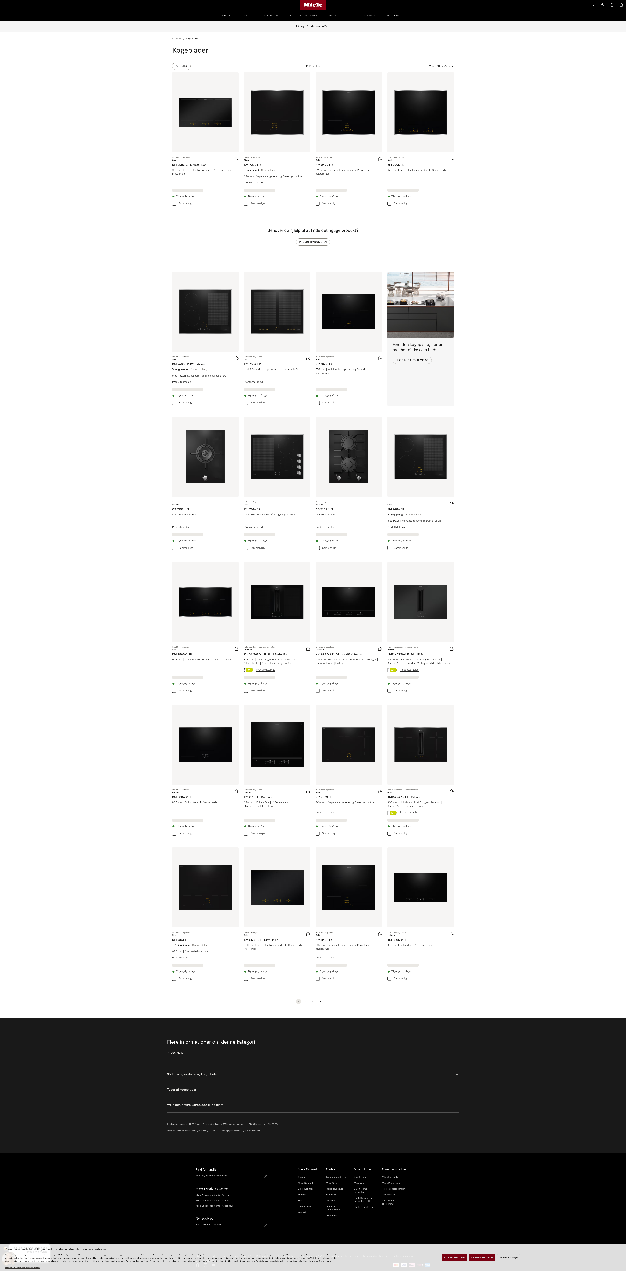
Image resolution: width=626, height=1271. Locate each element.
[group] (205, 139)
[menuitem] (228, 15)
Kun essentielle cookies (482, 1257)
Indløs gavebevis (334, 1189)
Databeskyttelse (23, 1268)
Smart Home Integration (360, 1190)
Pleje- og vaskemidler (303, 16)
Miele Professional (391, 1183)
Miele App (359, 1183)
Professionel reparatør (393, 1189)
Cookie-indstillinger (508, 1257)
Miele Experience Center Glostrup (213, 1195)
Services (369, 16)
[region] (313, 1257)
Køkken (226, 16)
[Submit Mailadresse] (265, 1225)
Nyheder (330, 1201)
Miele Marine (388, 1195)
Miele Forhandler (390, 1177)
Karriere (302, 1195)
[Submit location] (265, 1176)
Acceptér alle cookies (454, 1257)
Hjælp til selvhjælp (363, 1207)
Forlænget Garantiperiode (333, 1208)
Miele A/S (10, 1268)
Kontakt (302, 1212)
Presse (301, 1201)
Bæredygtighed (305, 1189)
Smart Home (336, 16)
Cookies (36, 1268)
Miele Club (331, 1183)
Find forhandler (207, 1169)
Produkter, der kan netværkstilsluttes (363, 1199)
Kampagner (331, 1195)
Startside (176, 39)
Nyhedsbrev (204, 1218)
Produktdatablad (253, 182)
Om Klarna (331, 1216)
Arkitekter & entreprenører (389, 1202)
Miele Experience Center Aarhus (212, 1201)
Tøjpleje (247, 16)
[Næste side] (334, 1001)
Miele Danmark (305, 1183)
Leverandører (305, 1206)
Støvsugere (271, 16)
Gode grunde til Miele (337, 1177)
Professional (395, 16)
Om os (301, 1177)
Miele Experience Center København (214, 1206)
